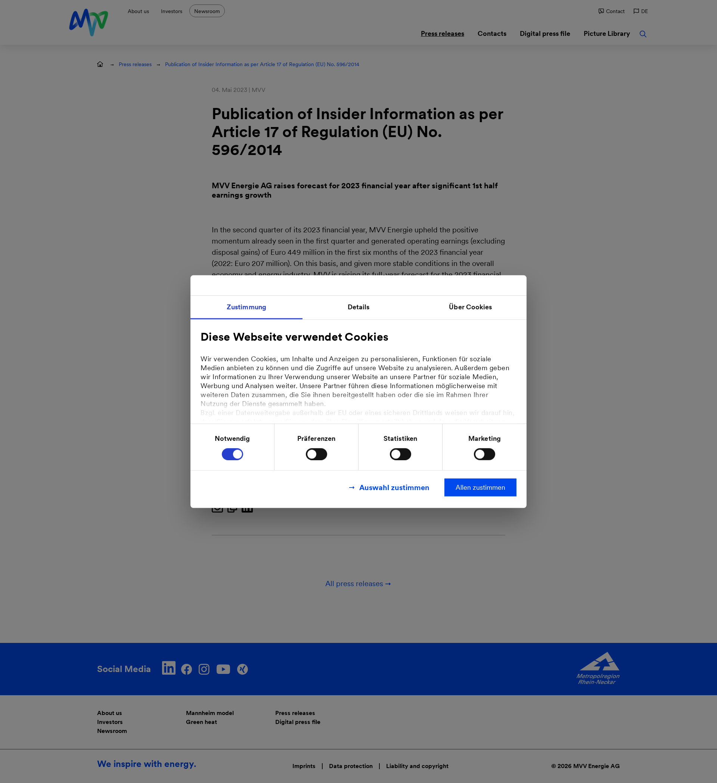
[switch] (316, 454)
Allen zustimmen (480, 487)
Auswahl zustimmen (394, 487)
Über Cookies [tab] (470, 307)
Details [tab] (359, 307)
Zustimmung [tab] (246, 307)
